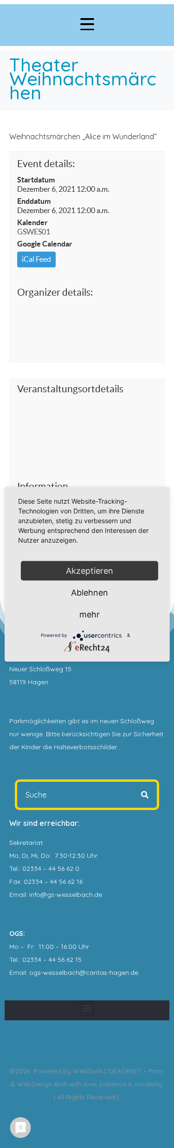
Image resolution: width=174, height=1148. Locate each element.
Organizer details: (55, 292)
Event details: (46, 163)
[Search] (145, 795)
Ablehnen (89, 592)
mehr (89, 614)
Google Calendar (44, 244)
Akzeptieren (89, 570)
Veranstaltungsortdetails (70, 388)
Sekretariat (26, 842)
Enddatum (34, 201)
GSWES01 (33, 231)
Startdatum (36, 179)
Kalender (32, 222)
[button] (87, 1008)
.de (133, 972)
